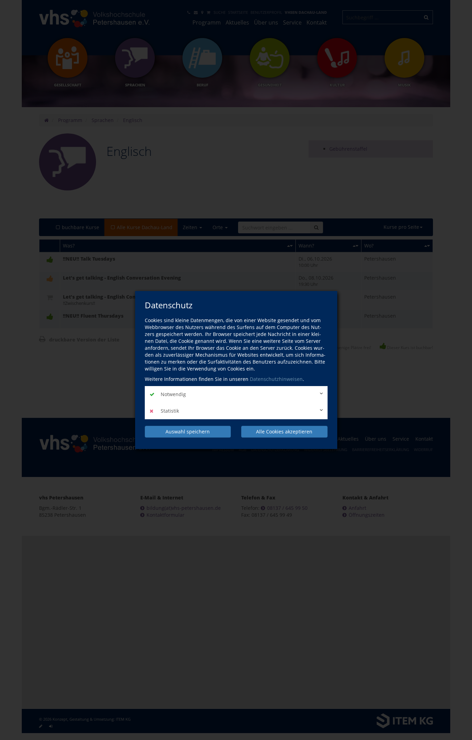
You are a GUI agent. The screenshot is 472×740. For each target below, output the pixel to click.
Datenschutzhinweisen (276, 379)
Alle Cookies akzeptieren (284, 431)
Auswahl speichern (188, 431)
